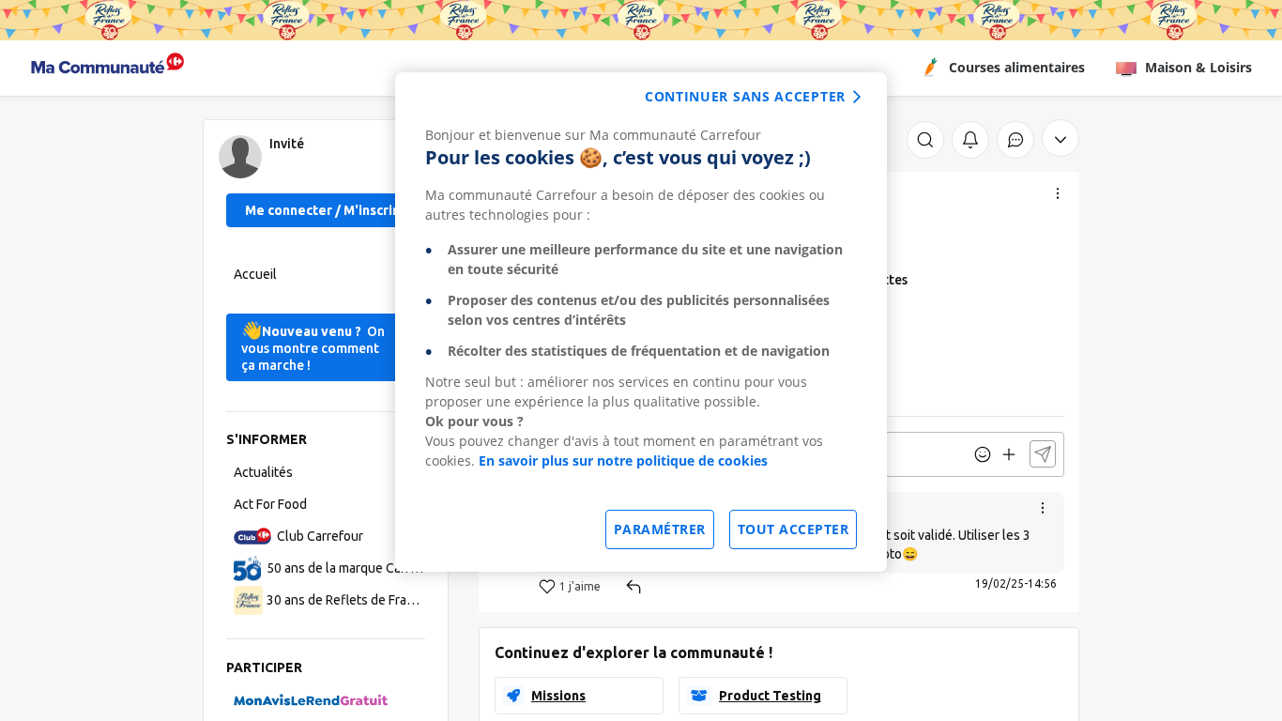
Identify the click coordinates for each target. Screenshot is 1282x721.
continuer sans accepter (745, 96)
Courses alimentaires (1017, 67)
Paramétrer (660, 529)
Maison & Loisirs (1198, 67)
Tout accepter (793, 529)
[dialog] (641, 322)
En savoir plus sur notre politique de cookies (623, 460)
